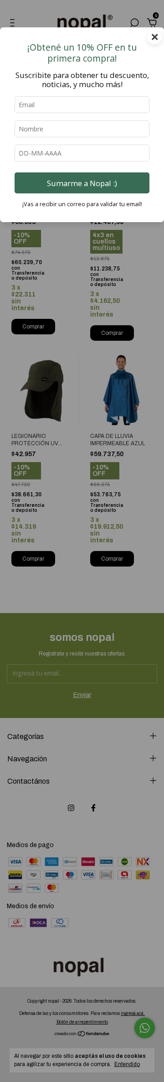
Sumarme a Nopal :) (82, 183)
